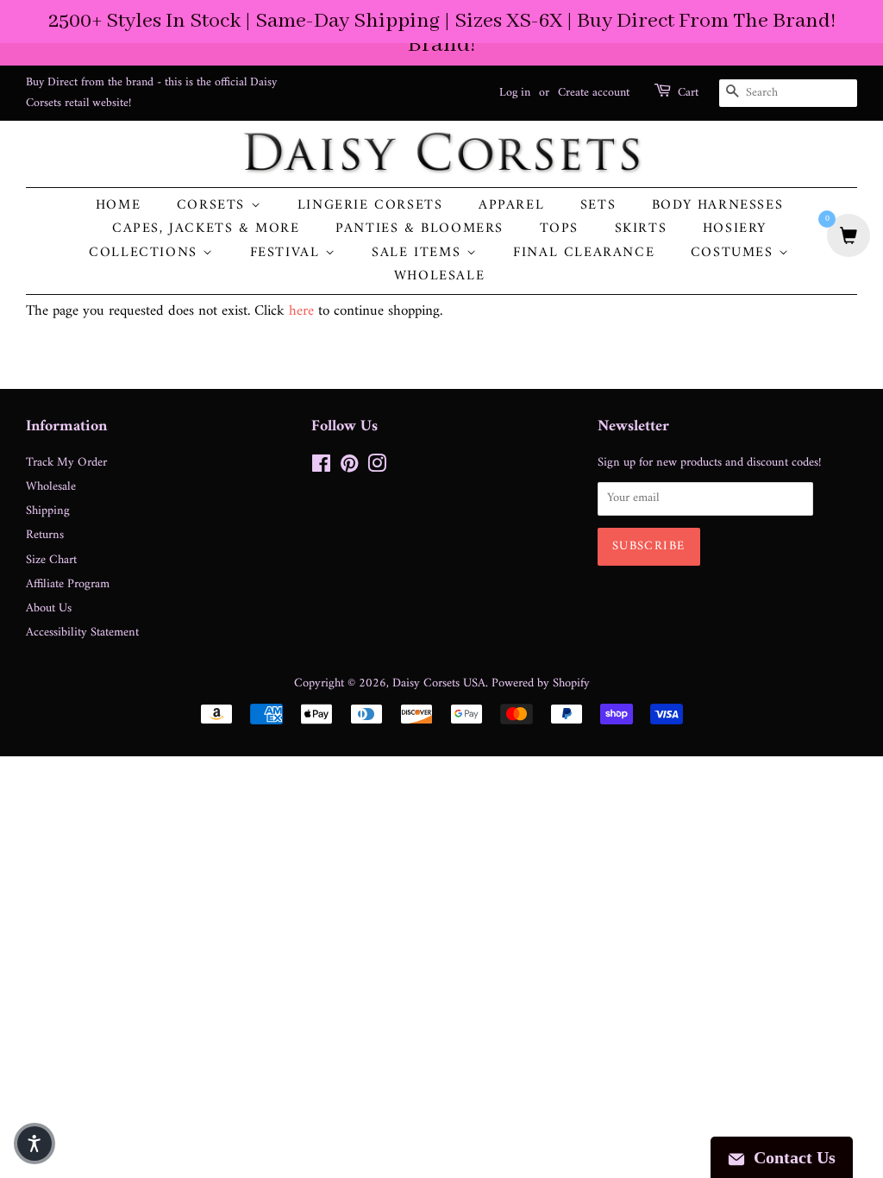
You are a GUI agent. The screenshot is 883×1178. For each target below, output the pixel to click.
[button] (34, 1143)
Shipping (48, 511)
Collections (146, 253)
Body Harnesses (717, 205)
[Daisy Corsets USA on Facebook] (321, 468)
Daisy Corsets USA (438, 683)
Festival (287, 253)
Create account (593, 92)
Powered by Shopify (541, 683)
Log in (514, 92)
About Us (49, 608)
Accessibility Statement (82, 632)
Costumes (735, 253)
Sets (598, 205)
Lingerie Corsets (370, 205)
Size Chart (51, 560)
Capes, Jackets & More (206, 229)
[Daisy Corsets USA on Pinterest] (349, 468)
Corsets (214, 205)
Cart (688, 93)
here (301, 311)
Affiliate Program (68, 584)
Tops (559, 229)
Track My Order (66, 462)
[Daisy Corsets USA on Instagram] (376, 468)
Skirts (641, 229)
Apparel (511, 205)
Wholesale (439, 276)
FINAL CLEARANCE (583, 253)
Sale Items (419, 253)
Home (118, 205)
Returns (45, 535)
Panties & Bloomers (419, 229)
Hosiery (735, 229)
